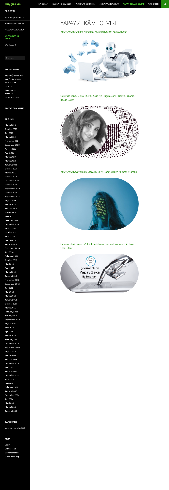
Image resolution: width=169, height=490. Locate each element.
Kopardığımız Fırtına (14, 75)
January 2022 (11, 164)
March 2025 (10, 137)
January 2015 (11, 244)
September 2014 (12, 248)
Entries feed (10, 448)
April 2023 (9, 153)
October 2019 (11, 184)
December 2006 (12, 395)
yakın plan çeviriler (85, 4)
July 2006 (9, 399)
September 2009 (12, 347)
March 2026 (10, 125)
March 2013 (10, 272)
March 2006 (10, 407)
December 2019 (12, 180)
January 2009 (11, 359)
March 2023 (10, 157)
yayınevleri (153, 4)
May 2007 (9, 383)
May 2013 (9, 264)
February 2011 (11, 311)
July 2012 (9, 288)
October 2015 (11, 232)
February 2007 (11, 387)
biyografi (43, 4)
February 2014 (11, 256)
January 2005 (11, 411)
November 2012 (12, 280)
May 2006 (9, 403)
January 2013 (11, 276)
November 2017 (12, 212)
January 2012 (11, 300)
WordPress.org (12, 456)
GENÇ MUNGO (12, 97)
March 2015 (10, 240)
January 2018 (11, 208)
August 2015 (10, 236)
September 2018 (12, 196)
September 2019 (12, 188)
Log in (7, 444)
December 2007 (12, 375)
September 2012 (12, 284)
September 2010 (12, 319)
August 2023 (10, 149)
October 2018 (11, 192)
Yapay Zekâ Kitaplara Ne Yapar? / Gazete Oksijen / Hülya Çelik (93, 31)
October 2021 (11, 168)
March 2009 (10, 355)
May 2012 (9, 292)
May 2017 (9, 216)
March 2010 (10, 335)
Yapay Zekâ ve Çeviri (133, 4)
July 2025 (9, 133)
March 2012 (10, 296)
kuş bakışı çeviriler (61, 4)
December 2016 (12, 224)
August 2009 (10, 351)
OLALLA (8, 86)
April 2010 (9, 331)
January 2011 (11, 315)
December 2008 (12, 363)
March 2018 (10, 204)
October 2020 (11, 176)
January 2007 (11, 391)
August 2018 (10, 200)
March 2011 (10, 307)
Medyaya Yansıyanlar (109, 4)
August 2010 (10, 323)
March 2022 (10, 161)
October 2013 (11, 260)
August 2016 (10, 228)
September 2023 (12, 145)
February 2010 (11, 339)
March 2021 (10, 172)
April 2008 (9, 367)
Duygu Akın (13, 4)
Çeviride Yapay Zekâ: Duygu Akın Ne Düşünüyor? (88, 95)
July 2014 (9, 252)
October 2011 (11, 304)
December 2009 (12, 343)
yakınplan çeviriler (13, 428)
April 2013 (9, 268)
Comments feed (12, 452)
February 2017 (11, 220)
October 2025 (11, 129)
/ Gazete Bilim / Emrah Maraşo (98, 171)
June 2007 (9, 379)
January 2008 (11, 371)
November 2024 (12, 141)
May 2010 (9, 327)
